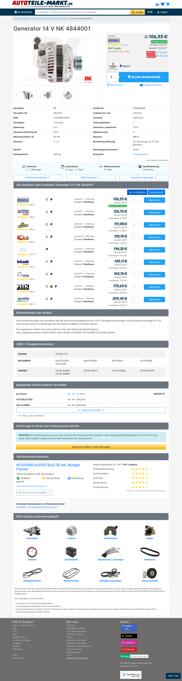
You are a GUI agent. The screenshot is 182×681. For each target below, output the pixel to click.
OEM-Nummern (91, 177)
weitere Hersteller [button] (91, 410)
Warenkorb (143, 77)
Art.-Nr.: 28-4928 (76, 394)
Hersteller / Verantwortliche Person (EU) (36, 507)
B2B (150, 12)
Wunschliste (114, 85)
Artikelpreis (137, 192)
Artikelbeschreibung (38, 177)
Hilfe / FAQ (173, 675)
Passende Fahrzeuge (144, 177)
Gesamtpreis (156, 192)
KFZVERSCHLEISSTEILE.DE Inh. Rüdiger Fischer (48, 467)
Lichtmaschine (61, 18)
